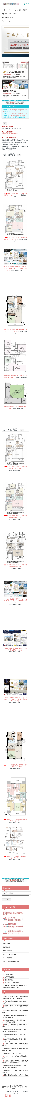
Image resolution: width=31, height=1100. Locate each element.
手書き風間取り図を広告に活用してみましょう (15, 1002)
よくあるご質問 (22, 10)
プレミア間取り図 (7, 958)
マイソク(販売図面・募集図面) (11, 961)
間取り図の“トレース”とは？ (12, 1053)
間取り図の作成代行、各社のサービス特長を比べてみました (15, 1049)
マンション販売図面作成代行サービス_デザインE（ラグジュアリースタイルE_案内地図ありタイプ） (15, 699)
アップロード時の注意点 (12, 982)
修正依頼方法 (9, 980)
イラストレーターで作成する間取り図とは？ (15, 1057)
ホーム (8, 10)
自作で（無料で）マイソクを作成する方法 (15, 1006)
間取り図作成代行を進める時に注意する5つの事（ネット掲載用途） (15, 1066)
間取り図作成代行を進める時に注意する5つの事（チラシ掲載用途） (15, 1030)
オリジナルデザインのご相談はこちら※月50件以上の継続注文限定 (14, 986)
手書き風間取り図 (7, 950)
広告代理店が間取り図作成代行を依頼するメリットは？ (15, 1040)
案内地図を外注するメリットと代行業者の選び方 (15, 1011)
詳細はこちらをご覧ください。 (10, 133)
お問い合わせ (9, 17)
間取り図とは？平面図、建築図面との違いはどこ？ (15, 1071)
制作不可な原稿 (9, 977)
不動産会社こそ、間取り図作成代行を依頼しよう (15, 1044)
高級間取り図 (6, 947)
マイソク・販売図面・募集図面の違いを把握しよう (15, 1025)
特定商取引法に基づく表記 (9, 1087)
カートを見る (9, 21)
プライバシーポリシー (23, 1087)
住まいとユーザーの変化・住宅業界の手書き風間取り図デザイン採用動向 (15, 997)
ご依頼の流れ (9, 974)
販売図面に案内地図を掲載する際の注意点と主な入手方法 (15, 1016)
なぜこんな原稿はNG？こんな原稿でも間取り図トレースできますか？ (15, 1061)
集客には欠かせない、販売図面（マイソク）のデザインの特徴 (15, 1021)
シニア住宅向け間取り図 (9, 954)
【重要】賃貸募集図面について (18, 113)
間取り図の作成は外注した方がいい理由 (16, 1075)
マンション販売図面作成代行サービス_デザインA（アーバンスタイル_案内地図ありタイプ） (15, 268)
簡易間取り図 (6, 943)
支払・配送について (11, 13)
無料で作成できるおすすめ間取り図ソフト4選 (15, 1035)
